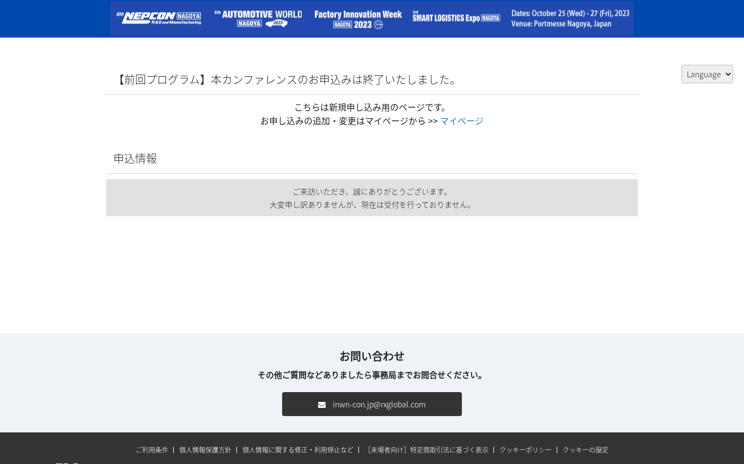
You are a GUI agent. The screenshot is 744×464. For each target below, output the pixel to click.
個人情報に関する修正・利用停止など (297, 450)
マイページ (462, 120)
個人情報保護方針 (205, 450)
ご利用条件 (152, 450)
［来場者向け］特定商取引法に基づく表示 (426, 450)
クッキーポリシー (525, 450)
